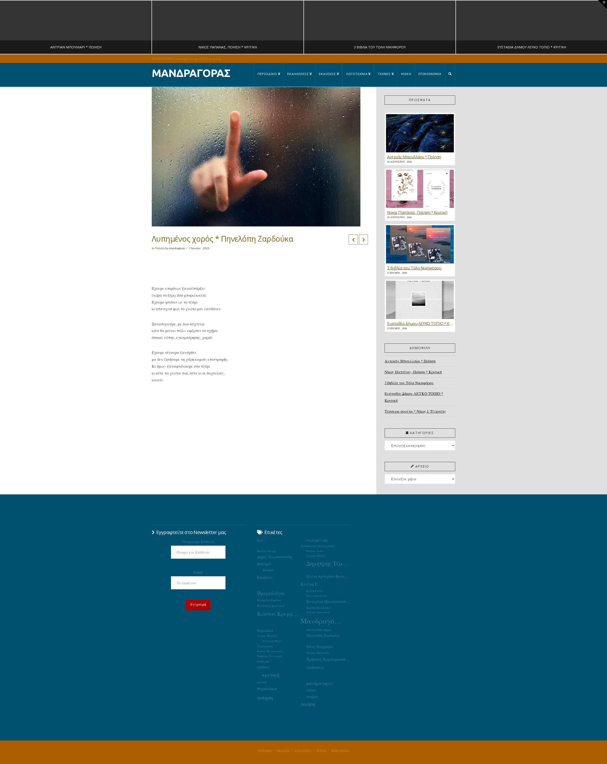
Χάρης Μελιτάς (317, 653)
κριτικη (261, 682)
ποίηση (265, 697)
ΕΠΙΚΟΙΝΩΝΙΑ (340, 750)
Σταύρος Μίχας (272, 641)
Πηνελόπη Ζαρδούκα (323, 635)
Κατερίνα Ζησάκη (269, 600)
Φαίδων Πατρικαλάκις (270, 651)
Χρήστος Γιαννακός (269, 656)
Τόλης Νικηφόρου (319, 646)
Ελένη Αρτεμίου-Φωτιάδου (328, 576)
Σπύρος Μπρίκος (267, 635)
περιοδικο (267, 688)
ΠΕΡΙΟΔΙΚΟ (265, 750)
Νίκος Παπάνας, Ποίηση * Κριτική (413, 371)
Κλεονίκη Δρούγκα (270, 606)
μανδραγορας (320, 683)
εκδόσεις (263, 667)
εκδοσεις (315, 667)
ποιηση (308, 704)
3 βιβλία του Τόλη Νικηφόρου (409, 382)
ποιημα (312, 696)
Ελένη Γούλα (314, 591)
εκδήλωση (263, 661)
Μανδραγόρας (322, 620)
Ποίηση (159, 248)
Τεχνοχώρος (265, 646)
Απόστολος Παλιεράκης (318, 546)
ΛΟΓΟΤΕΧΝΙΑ (303, 750)
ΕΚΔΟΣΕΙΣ (283, 750)
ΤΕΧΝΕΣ (321, 750)
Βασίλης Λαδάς (315, 551)
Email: (198, 572)
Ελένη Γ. (310, 584)
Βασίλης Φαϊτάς (266, 551)
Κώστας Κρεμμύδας (279, 613)
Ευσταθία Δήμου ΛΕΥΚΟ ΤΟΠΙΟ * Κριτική (414, 397)
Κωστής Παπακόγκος (318, 607)
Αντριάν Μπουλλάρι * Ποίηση (410, 360)
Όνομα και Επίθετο (198, 541)
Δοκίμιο (267, 570)
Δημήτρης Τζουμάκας (328, 563)
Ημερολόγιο (271, 593)
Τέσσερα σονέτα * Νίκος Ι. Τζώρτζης (415, 411)
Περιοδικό (265, 630)
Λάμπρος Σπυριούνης (318, 612)
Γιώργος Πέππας (316, 556)
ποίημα (311, 690)
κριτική (270, 674)
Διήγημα (264, 563)
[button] (602, 4)
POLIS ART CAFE (316, 540)
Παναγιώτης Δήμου (318, 630)
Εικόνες (265, 577)
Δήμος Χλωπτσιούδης (275, 556)
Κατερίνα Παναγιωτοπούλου (328, 601)
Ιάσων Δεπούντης (316, 595)
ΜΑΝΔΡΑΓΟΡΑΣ (191, 73)
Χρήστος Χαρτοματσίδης (328, 659)
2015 (260, 541)
